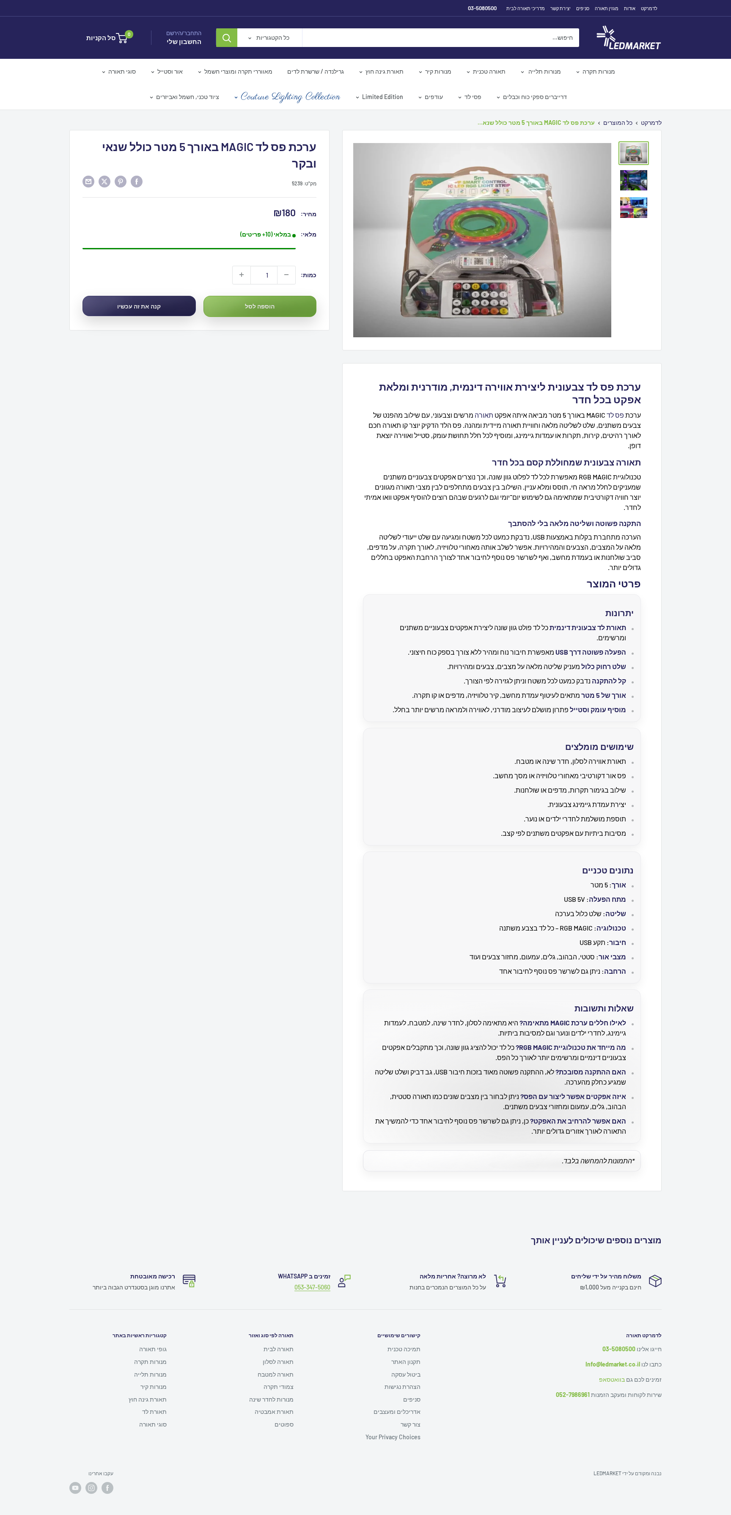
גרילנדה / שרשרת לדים (315, 71)
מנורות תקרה (599, 71)
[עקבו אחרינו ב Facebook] (107, 1488)
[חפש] (226, 37)
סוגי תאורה (122, 71)
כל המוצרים (617, 122)
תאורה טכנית (489, 71)
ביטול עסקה (405, 1374)
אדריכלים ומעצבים (397, 1411)
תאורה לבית (279, 1348)
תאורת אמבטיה (274, 1411)
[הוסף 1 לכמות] (241, 275)
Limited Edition (382, 96)
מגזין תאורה (606, 8)
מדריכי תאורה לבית (525, 8)
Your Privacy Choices (393, 1437)
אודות (629, 8)
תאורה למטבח (276, 1374)
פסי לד (472, 96)
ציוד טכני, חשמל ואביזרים (187, 96)
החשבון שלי (184, 41)
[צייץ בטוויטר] (104, 181)
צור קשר (410, 1424)
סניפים (582, 8)
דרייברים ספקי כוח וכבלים (535, 96)
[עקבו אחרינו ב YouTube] (75, 1488)
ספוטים (284, 1424)
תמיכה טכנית (403, 1348)
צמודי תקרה (279, 1386)
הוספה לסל (260, 306)
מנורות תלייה (544, 71)
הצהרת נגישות (402, 1386)
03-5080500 (482, 8)
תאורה (484, 415)
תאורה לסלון (278, 1361)
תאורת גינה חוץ (385, 71)
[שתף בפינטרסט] (120, 181)
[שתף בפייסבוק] (137, 181)
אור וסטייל (170, 71)
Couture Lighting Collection (291, 97)
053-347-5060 (312, 1287)
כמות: (308, 274)
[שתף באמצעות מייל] (88, 181)
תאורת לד (154, 1411)
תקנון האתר (405, 1361)
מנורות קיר (438, 71)
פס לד (615, 415)
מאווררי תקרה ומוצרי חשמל (238, 71)
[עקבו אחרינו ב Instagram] (91, 1488)
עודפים (434, 96)
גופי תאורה (153, 1348)
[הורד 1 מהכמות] (286, 275)
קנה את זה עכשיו (139, 306)
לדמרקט (649, 8)
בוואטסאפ (612, 1379)
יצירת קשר (560, 8)
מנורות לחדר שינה (271, 1399)
